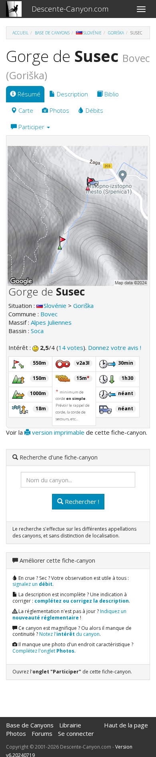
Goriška (116, 33)
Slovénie (92, 33)
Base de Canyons (52, 33)
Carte (25, 110)
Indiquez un (69, 614)
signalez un (32, 584)
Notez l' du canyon (69, 634)
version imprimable (57, 432)
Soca (37, 331)
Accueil (20, 33)
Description (71, 94)
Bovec (49, 314)
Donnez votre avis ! (114, 348)
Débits (93, 110)
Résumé (28, 94)
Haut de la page (126, 725)
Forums (42, 733)
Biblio (111, 94)
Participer (31, 127)
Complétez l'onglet (43, 650)
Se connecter (76, 733)
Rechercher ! (81, 501)
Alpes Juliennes (51, 322)
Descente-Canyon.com (70, 9)
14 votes (70, 348)
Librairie (70, 725)
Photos (58, 110)
